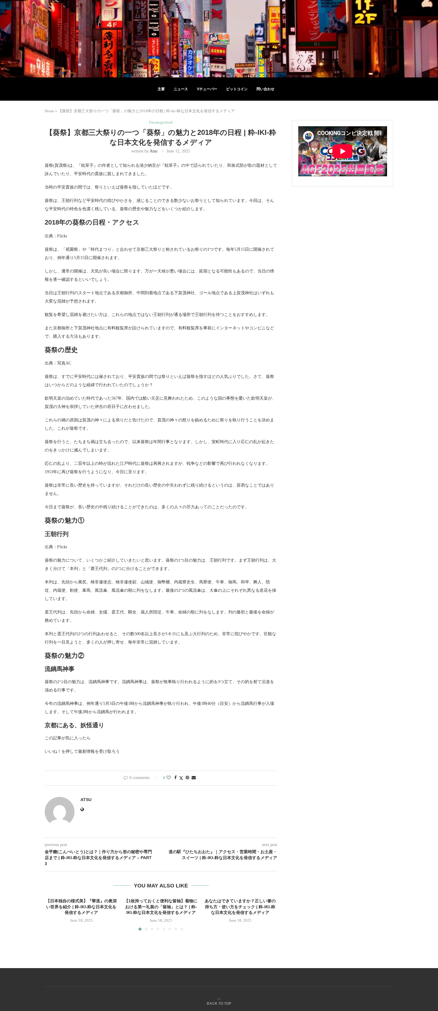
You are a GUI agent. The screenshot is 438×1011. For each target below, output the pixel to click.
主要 (161, 89)
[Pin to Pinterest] (187, 777)
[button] (53, 914)
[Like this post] (169, 777)
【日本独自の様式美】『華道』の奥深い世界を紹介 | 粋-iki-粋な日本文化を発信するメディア (81, 906)
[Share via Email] (194, 777)
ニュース (181, 89)
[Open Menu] (47, 38)
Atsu (153, 151)
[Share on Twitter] (181, 778)
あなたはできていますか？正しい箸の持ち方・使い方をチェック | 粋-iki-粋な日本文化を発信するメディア (240, 906)
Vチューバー (207, 89)
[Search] (390, 38)
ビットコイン (237, 89)
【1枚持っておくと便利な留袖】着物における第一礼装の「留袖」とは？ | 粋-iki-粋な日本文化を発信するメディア (161, 906)
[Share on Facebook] (175, 777)
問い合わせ (265, 89)
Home (49, 111)
